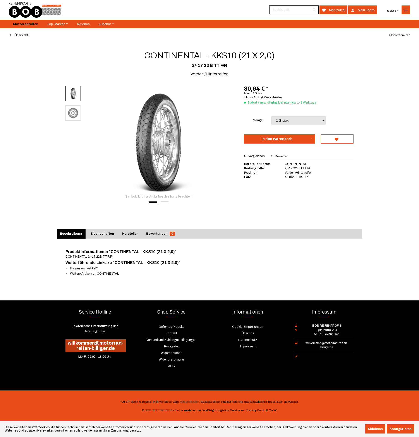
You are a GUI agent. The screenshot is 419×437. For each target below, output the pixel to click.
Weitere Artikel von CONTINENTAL (94, 273)
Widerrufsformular (171, 359)
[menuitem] (294, 9)
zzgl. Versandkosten (270, 97)
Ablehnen (375, 429)
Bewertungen (159, 233)
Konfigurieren (401, 429)
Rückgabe (171, 346)
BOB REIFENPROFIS (158, 410)
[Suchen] (314, 9)
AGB (171, 366)
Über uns (248, 333)
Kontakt (171, 333)
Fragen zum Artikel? (83, 268)
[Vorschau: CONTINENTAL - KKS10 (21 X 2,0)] (73, 93)
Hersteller (130, 233)
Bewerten (281, 156)
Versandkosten (189, 401)
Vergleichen (256, 156)
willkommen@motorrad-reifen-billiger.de (96, 345)
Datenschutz (247, 340)
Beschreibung (71, 233)
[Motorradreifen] (26, 24)
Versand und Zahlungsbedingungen (171, 340)
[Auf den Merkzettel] (337, 139)
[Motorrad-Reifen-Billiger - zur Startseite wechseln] (35, 10)
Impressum (247, 346)
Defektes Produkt (171, 326)
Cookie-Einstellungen (247, 326)
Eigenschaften (102, 233)
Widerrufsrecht (171, 353)
